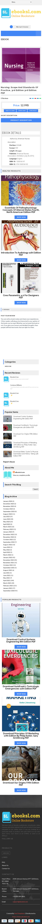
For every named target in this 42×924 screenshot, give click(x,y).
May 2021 (6, 578)
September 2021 (9, 568)
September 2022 (9, 542)
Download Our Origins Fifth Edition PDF (21, 783)
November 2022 (8, 537)
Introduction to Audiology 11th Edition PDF (21, 253)
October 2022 (8, 539)
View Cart (22, 110)
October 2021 (8, 565)
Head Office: (6, 879)
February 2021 (8, 586)
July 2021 (6, 573)
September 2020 (9, 591)
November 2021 (8, 562)
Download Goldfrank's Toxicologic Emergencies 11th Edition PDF (21, 687)
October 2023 (8, 509)
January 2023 (7, 532)
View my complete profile (21, 475)
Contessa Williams (16, 385)
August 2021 (7, 570)
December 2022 (8, 534)
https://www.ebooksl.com (21, 917)
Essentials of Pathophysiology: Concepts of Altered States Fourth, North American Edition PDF (21, 210)
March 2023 (7, 527)
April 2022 (6, 552)
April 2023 (6, 524)
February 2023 (8, 529)
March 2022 (7, 555)
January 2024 (7, 501)
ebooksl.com (14, 377)
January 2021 (7, 588)
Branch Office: (4, 890)
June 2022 (6, 547)
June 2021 (6, 575)
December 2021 (8, 560)
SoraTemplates (19, 913)
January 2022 (7, 557)
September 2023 (9, 511)
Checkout (33, 110)
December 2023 (8, 504)
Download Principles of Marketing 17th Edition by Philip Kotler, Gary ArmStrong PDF (25, 445)
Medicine (8, 366)
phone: (4, 896)
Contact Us (6, 868)
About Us (5, 865)
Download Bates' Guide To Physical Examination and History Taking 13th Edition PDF (25, 454)
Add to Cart (10, 110)
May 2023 (6, 522)
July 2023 (6, 516)
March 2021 (7, 583)
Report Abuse (9, 462)
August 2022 (7, 545)
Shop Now (21, 217)
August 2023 (7, 514)
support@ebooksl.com (20, 902)
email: (4, 902)
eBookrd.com (20, 472)
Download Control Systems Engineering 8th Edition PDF (21, 640)
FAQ (3, 862)
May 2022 (6, 550)
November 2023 (8, 506)
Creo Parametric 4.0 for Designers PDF (21, 296)
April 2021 (6, 580)
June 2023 (6, 519)
